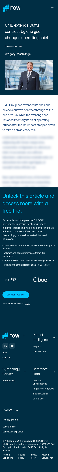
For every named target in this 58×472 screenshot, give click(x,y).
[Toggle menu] (52, 8)
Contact (6, 358)
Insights (37, 346)
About (5, 353)
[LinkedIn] (5, 346)
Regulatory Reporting (43, 389)
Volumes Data (39, 351)
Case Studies (8, 427)
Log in (27, 303)
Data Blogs (38, 399)
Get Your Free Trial (15, 295)
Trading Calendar (41, 394)
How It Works (8, 381)
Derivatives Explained (12, 432)
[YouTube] (12, 346)
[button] (29, 298)
